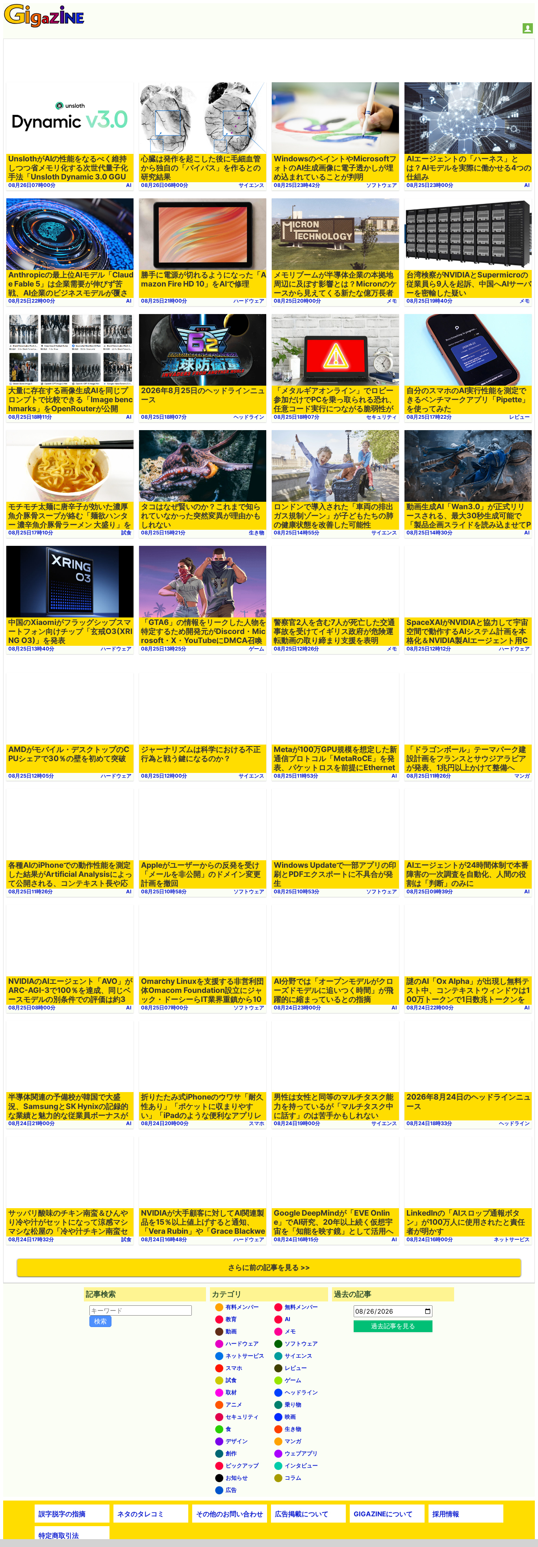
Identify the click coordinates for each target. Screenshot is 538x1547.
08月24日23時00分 (297, 1008)
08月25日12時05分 (31, 776)
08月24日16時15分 (296, 1239)
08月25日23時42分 (297, 185)
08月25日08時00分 (32, 1008)
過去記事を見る (393, 1326)
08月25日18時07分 (164, 417)
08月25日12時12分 (428, 649)
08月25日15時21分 (163, 533)
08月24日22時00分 (430, 1008)
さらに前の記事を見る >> (269, 1267)
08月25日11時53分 (296, 776)
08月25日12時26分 (296, 649)
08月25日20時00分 (297, 301)
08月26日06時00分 (164, 185)
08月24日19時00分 (297, 1123)
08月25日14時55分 (296, 533)
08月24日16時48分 (164, 1239)
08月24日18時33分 (429, 1123)
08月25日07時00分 (164, 1008)
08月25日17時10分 (30, 533)
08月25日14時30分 (429, 533)
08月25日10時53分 (296, 892)
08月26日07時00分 (32, 185)
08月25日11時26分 (428, 776)
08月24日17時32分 (31, 1239)
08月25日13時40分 (31, 649)
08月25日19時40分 (429, 301)
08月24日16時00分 (429, 1239)
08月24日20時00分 (165, 1123)
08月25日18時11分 (30, 417)
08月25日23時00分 (429, 185)
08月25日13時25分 (163, 649)
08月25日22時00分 (31, 301)
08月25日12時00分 (164, 776)
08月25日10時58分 (164, 892)
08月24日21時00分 (31, 1123)
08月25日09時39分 (429, 892)
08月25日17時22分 (429, 417)
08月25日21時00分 (164, 301)
